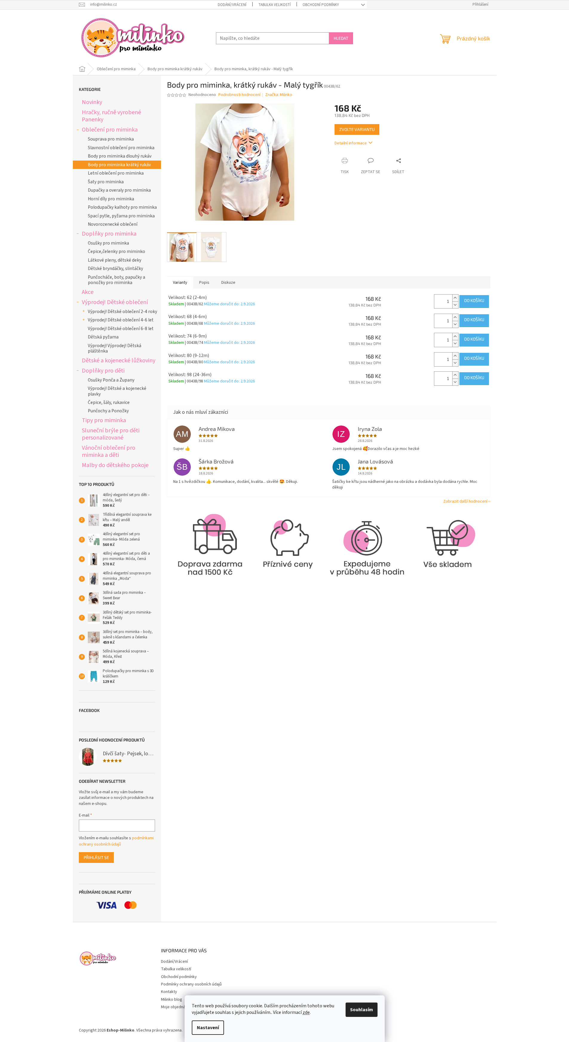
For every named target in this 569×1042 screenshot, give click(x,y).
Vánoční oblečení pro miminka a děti (108, 451)
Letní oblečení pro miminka (116, 173)
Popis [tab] (204, 283)
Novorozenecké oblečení (112, 224)
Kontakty (169, 992)
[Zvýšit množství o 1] (455, 298)
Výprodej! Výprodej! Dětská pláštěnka (114, 348)
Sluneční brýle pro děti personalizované (110, 434)
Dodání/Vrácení (232, 4)
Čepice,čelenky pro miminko (116, 251)
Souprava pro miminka (111, 139)
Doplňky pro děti (103, 370)
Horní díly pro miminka (111, 199)
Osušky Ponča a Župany (111, 380)
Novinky (92, 102)
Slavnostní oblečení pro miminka (121, 147)
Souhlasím (361, 1009)
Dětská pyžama (103, 337)
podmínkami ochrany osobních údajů (116, 841)
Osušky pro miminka (108, 243)
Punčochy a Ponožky (108, 411)
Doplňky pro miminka (109, 233)
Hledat (341, 38)
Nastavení (208, 1027)
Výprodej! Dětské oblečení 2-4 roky (122, 311)
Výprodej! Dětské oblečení (115, 302)
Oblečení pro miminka (110, 129)
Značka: (278, 95)
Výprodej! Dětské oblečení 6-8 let (121, 328)
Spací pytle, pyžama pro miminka (121, 216)
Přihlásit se (96, 857)
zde (306, 1012)
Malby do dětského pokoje (115, 465)
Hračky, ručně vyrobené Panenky (111, 116)
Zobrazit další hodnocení (465, 501)
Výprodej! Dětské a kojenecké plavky (117, 391)
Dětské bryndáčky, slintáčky (115, 268)
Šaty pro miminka (106, 182)
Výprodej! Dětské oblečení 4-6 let (121, 320)
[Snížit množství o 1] (455, 304)
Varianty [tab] (180, 283)
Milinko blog (171, 1000)
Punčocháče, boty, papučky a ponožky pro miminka (116, 280)
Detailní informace (351, 143)
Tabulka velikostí (274, 4)
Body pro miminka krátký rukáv (119, 164)
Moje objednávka (176, 1007)
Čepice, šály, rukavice (109, 402)
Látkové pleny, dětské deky (114, 260)
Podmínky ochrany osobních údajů (191, 984)
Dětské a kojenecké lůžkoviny (118, 360)
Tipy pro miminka (104, 420)
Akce (87, 292)
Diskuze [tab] (228, 283)
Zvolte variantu (357, 129)
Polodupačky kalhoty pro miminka (122, 207)
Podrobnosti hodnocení (239, 95)
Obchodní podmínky (321, 4)
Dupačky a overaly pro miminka (119, 190)
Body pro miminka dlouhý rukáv (119, 156)
